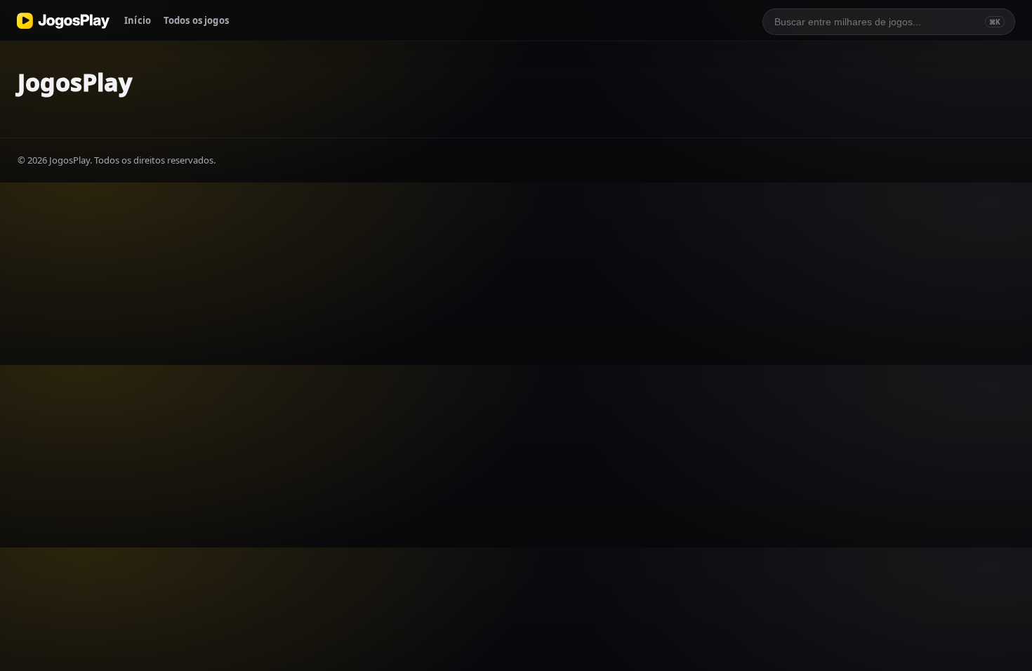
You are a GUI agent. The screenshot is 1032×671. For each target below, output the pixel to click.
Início (137, 20)
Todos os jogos (196, 20)
